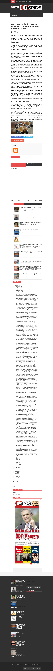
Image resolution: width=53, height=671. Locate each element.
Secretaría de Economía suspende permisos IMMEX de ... (27, 311)
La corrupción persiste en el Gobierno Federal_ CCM (26, 342)
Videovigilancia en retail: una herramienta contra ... (26, 453)
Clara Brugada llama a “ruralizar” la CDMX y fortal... (26, 426)
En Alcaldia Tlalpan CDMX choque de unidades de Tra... (27, 373)
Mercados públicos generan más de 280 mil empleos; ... (27, 351)
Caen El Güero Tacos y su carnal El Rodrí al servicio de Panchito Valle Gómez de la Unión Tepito (18, 653)
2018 (16, 475)
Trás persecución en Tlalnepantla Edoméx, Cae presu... (27, 303)
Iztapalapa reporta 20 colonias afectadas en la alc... (26, 360)
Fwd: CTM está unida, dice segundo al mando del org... (27, 338)
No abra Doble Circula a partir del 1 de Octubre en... (26, 308)
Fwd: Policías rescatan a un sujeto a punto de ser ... (26, 409)
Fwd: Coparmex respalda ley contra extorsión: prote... (26, 405)
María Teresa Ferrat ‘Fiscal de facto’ (20, 612)
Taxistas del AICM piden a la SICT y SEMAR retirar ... (26, 388)
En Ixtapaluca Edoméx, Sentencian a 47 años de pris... (27, 305)
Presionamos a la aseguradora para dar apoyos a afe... (27, 325)
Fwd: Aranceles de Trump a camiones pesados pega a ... (27, 336)
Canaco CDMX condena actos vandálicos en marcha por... (27, 386)
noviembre (18, 287)
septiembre (18, 290)
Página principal (19, 570)
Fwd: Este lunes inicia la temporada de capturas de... (26, 339)
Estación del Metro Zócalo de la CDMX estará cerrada (26, 367)
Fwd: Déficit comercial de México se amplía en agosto (26, 404)
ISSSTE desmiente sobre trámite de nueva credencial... (27, 440)
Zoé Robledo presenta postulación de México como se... (27, 312)
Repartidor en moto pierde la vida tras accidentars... (26, 333)
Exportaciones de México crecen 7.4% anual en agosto (27, 335)
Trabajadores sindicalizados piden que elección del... (26, 419)
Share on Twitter (29, 136)
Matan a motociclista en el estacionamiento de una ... (26, 423)
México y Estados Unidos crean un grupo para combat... (27, 393)
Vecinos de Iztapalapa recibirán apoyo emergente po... (26, 355)
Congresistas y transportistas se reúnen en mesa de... (26, 418)
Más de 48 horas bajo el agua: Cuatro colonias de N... (26, 320)
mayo (17, 460)
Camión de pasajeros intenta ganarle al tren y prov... (26, 392)
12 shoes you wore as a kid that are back (24, 1)
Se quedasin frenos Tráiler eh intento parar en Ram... (26, 401)
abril (17, 462)
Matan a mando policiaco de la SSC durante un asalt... (26, 295)
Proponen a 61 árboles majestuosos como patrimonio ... (27, 352)
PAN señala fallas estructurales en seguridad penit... (26, 420)
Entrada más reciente (15, 200)
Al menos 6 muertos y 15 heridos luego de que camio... (27, 402)
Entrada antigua (38, 200)
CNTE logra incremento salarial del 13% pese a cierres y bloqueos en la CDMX (20, 635)
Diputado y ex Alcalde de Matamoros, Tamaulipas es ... (27, 384)
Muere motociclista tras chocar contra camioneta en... (26, 442)
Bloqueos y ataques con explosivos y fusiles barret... (26, 353)
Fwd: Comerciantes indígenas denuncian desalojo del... (27, 454)
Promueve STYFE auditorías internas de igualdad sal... (27, 356)
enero (17, 466)
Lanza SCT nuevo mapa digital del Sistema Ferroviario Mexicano (20, 618)
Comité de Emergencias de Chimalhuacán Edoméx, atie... (27, 366)
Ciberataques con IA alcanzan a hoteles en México (26, 382)
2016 (16, 477)
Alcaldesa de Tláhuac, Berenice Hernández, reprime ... (26, 455)
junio (17, 459)
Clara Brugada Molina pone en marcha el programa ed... (27, 387)
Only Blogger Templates (36, 664)
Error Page (38, 668)
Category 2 (15, 484)
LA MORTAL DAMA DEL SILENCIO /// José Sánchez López (20, 596)
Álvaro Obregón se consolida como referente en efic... (26, 429)
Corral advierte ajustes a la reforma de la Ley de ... (26, 318)
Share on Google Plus (18, 140)
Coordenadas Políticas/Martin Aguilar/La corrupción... (26, 433)
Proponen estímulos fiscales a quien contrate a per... (26, 416)
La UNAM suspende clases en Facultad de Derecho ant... (27, 334)
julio (17, 458)
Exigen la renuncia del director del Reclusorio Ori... (26, 396)
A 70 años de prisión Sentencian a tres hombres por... (26, 299)
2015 (16, 479)
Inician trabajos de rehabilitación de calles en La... (26, 448)
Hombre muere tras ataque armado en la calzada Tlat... (27, 389)
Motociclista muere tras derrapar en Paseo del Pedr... (26, 391)
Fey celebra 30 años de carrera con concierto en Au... (26, 435)
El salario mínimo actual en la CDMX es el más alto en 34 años (20, 582)
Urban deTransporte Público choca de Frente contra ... (26, 375)
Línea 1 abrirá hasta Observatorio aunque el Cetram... (26, 294)
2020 (16, 472)
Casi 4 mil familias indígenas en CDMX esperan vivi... (26, 438)
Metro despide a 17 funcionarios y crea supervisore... (26, 291)
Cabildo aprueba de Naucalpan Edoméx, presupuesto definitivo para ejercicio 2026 (20, 626)
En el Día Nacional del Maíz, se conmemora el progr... (26, 326)
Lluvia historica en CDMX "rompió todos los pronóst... (26, 376)
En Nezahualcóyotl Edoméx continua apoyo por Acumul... (27, 374)
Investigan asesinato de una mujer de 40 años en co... (26, 316)
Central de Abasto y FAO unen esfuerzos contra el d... (26, 329)
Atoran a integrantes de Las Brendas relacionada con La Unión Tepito (20, 589)
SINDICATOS (37, 587)
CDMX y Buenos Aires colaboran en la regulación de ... (27, 298)
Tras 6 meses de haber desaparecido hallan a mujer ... (26, 379)
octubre (17, 289)
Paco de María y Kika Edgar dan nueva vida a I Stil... (26, 322)
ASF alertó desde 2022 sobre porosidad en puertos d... (26, 380)
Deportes (30, 587)
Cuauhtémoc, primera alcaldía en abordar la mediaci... (26, 449)
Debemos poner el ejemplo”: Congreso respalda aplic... (26, 415)
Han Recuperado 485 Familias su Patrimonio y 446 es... (27, 371)
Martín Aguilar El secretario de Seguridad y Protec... (26, 317)
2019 (16, 473)
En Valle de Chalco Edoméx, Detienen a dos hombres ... (27, 307)
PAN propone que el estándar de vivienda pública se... (26, 349)
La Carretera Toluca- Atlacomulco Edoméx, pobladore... (27, 370)
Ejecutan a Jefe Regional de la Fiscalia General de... (26, 450)
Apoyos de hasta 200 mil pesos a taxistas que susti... (26, 331)
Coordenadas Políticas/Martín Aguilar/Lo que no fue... (26, 321)
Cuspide (20, 664)
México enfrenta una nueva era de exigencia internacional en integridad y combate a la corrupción (18, 604)
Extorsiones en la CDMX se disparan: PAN (24, 395)
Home (25, 668)
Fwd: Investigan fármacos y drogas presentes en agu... (27, 407)
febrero (17, 464)
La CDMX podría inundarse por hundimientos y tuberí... (27, 398)
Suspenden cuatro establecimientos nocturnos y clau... (27, 364)
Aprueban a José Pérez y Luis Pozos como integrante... (27, 293)
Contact (32, 668)
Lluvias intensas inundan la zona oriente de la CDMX (26, 397)
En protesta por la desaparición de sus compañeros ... (26, 451)
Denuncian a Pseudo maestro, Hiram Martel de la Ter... (27, 358)
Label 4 (16, 494)
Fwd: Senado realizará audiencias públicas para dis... (26, 343)
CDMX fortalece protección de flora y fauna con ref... (26, 427)
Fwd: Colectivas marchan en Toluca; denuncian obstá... (27, 344)
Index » (14, 492)
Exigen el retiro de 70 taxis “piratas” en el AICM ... (26, 327)
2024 (16, 467)
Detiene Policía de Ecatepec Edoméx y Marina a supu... (27, 369)
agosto (17, 457)
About (29, 668)
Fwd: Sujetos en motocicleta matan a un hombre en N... (27, 340)
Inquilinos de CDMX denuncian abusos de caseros (26, 362)
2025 (16, 285)
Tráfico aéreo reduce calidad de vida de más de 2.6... (26, 436)
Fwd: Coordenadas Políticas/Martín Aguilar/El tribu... (26, 345)
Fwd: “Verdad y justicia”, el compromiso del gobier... (26, 410)
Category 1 (15, 481)
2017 (16, 476)
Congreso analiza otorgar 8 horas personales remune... (26, 441)
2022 (16, 469)
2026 (16, 283)
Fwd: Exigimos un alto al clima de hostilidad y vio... (26, 361)
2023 (16, 468)
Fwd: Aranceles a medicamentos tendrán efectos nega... (27, 406)
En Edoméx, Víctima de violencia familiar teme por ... (26, 431)
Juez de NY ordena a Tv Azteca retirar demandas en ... (27, 315)
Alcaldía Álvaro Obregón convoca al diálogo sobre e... (26, 444)
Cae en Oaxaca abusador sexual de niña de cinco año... (27, 378)
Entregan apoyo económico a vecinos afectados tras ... (27, 422)
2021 (16, 471)
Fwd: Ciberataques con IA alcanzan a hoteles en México (27, 347)
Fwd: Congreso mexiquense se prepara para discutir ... (26, 413)
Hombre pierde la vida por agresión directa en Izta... (26, 357)
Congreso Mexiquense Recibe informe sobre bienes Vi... (27, 400)
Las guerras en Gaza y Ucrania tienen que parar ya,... (26, 432)
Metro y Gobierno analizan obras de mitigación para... (26, 296)
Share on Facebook (18, 136)
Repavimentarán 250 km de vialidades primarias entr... (26, 437)
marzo (17, 463)
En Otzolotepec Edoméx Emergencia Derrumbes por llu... (27, 304)
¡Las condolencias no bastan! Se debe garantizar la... (26, 428)
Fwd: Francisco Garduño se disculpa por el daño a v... (26, 411)
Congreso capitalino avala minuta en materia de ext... (26, 446)
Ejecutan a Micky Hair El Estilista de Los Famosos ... (26, 309)
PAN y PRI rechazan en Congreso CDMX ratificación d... (27, 445)
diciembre (18, 286)
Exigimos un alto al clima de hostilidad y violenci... (26, 348)
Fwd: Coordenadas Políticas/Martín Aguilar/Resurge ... (26, 414)
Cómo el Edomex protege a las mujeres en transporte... (27, 383)
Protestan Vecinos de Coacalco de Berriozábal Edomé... (27, 300)
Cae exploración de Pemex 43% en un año (24, 313)
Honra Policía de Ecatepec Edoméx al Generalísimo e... (27, 302)
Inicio (28, 200)
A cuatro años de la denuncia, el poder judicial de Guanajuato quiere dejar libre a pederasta (18, 644)
